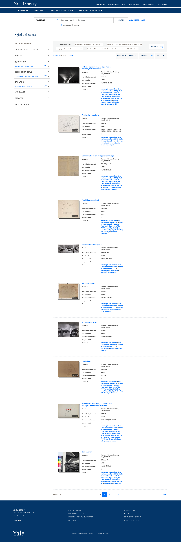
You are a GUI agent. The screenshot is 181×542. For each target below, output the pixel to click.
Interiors (106, 187)
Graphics (106, 437)
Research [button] (22, 10)
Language (20, 92)
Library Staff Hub (131, 520)
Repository (20, 62)
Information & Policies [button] (90, 10)
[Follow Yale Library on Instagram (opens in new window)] (16, 520)
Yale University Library (25, 4)
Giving (127, 513)
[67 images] (68, 123)
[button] (121, 20)
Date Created (22, 104)
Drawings (120, 141)
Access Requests (113, 4)
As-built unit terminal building (111, 143)
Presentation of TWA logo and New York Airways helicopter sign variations (97, 405)
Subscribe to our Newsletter (80, 517)
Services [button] (38, 10)
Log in (124, 4)
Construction (114, 270)
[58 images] (68, 291)
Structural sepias (88, 283)
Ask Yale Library (134, 4)
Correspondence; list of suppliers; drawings (98, 156)
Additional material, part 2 (92, 245)
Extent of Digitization (26, 49)
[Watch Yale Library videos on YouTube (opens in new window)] (19, 520)
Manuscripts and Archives (109, 89)
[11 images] (68, 462)
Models (112, 348)
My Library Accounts (77, 513)
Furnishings (86, 361)
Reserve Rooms (148, 4)
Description (67, 25)
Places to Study (162, 4)
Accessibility (129, 510)
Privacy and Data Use (133, 517)
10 (146, 56)
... (114, 141)
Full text (76, 25)
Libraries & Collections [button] (61, 10)
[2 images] (68, 410)
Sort (125, 56)
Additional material (89, 322)
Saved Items (100, 4)
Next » (71, 56)
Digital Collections (25, 34)
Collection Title (23, 72)
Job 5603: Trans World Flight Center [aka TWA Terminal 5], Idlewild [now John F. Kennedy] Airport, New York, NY (112, 96)
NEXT (165, 495)
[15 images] (68, 369)
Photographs (108, 100)
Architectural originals (90, 115)
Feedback (72, 520)
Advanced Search (137, 20)
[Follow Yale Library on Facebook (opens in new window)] (13, 520)
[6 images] (68, 75)
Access (18, 55)
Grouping (20, 82)
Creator (19, 98)
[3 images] (68, 208)
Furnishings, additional (90, 200)
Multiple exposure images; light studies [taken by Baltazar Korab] (96, 68)
